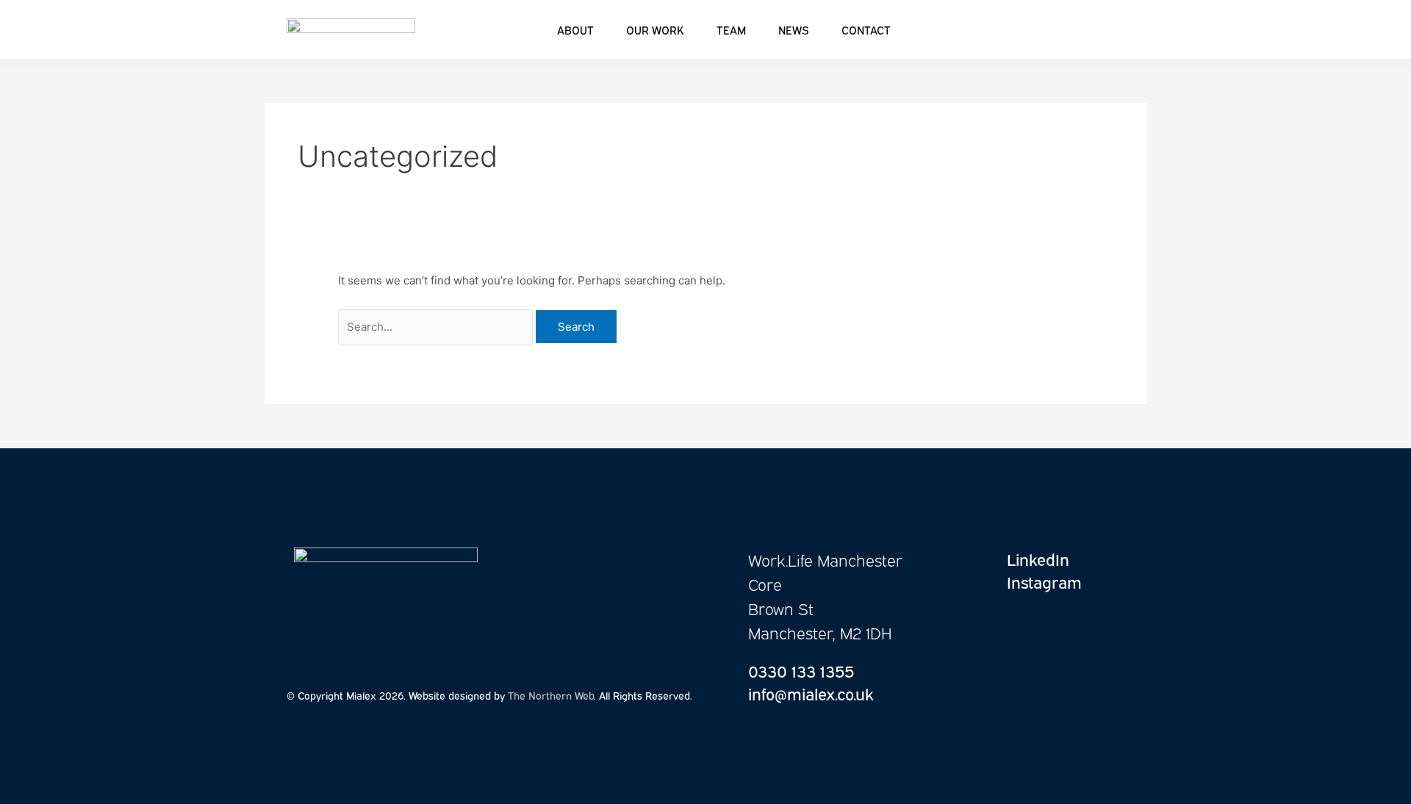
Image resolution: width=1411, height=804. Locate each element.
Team (731, 29)
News (793, 29)
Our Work (655, 29)
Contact (866, 29)
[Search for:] (437, 327)
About (575, 29)
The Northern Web (551, 695)
